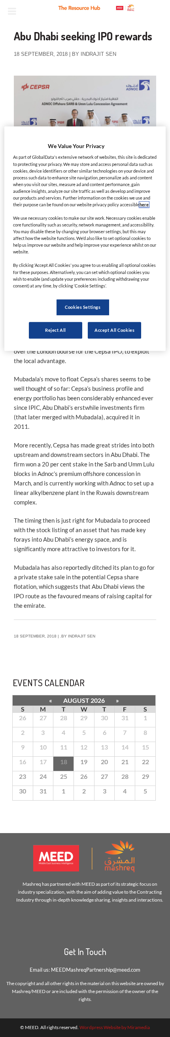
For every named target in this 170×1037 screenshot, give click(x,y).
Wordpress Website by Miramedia (114, 1027)
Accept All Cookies (114, 330)
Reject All (55, 330)
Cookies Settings (82, 307)
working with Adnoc (100, 483)
